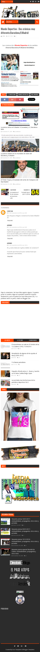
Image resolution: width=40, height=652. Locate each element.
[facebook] (33, 1)
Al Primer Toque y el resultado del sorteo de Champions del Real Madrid (19, 181)
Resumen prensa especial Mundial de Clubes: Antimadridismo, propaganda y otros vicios (24, 551)
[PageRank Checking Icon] (20, 592)
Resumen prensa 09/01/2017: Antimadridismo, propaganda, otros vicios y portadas (25, 531)
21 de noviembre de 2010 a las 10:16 (17, 245)
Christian (10, 211)
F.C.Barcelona (11, 94)
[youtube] (38, 1)
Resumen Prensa (7, 514)
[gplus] (35, 1)
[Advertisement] (20, 320)
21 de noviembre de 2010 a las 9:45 (17, 227)
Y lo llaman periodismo (19, 362)
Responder (10, 220)
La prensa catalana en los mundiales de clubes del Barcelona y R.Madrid (16, 155)
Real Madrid (34, 94)
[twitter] (31, 1)
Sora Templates (17, 649)
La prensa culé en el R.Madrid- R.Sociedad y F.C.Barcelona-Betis (19, 128)
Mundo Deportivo (23, 94)
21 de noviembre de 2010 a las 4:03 (17, 213)
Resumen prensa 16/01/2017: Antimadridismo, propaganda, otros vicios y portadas (25, 521)
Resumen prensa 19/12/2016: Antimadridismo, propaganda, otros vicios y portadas (25, 541)
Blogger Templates (28, 649)
